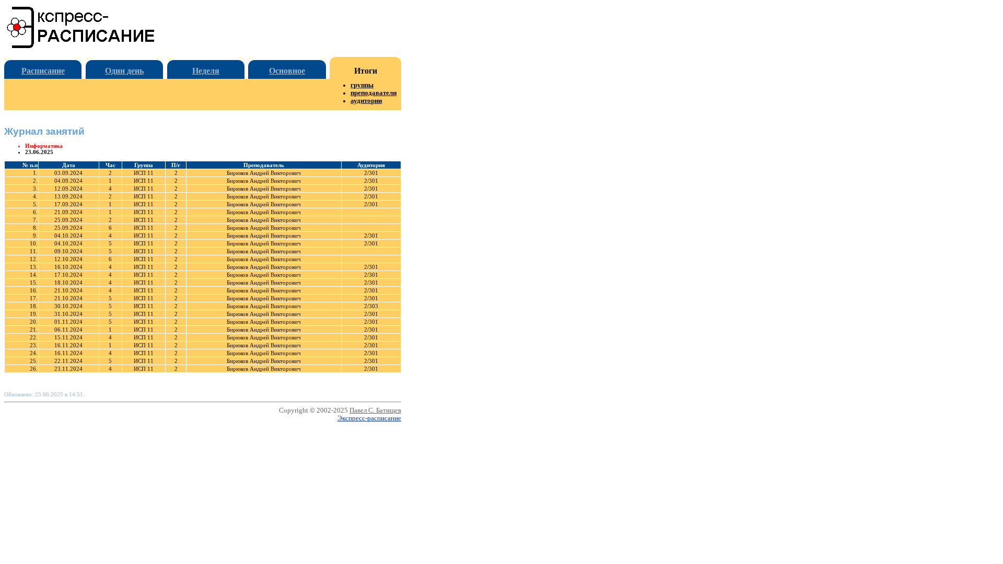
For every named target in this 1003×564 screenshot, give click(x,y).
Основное (287, 70)
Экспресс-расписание (369, 418)
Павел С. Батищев (375, 410)
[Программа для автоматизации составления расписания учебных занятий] (81, 46)
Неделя (205, 70)
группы (362, 85)
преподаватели (373, 93)
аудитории (366, 100)
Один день (124, 70)
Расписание (43, 70)
